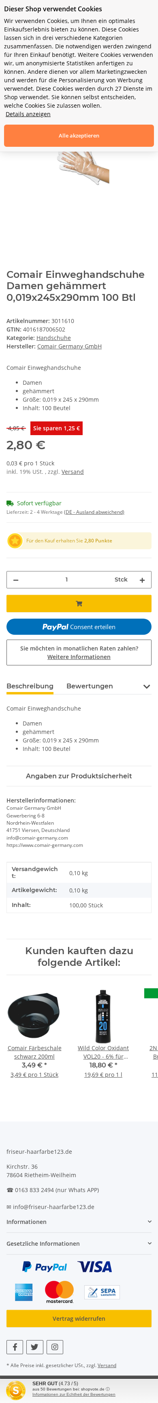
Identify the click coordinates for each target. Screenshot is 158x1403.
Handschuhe (53, 338)
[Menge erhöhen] (142, 579)
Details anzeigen (28, 114)
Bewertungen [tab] (89, 686)
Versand (73, 471)
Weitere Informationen (79, 657)
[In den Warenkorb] (79, 603)
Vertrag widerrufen (79, 1318)
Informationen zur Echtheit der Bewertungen (73, 1394)
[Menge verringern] (16, 579)
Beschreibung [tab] (29, 686)
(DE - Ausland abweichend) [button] (94, 512)
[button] (146, 685)
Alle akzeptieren (79, 135)
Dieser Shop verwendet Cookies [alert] (53, 8)
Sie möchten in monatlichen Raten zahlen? (79, 652)
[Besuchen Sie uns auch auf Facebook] (14, 1347)
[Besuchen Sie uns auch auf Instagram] (55, 1347)
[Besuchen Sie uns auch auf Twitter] (34, 1347)
